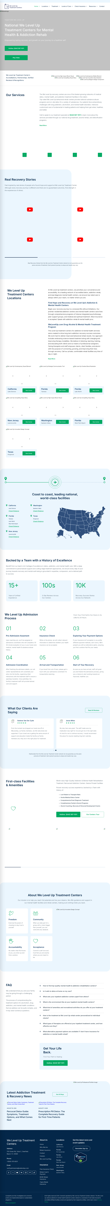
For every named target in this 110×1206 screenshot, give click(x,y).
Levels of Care (66, 6)
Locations (45, 6)
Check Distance (14, 511)
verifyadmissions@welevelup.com (18, 1168)
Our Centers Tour (92, 814)
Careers (42, 1156)
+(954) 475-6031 (12, 1161)
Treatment (55, 6)
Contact (101, 6)
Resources (92, 6)
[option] (55, 226)
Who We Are (44, 1147)
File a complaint (11, 1203)
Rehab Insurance (45, 1150)
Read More (43, 125)
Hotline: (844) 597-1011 (16, 48)
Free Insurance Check (47, 1169)
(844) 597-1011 (75, 115)
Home (36, 6)
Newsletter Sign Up (81, 1148)
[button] (12, 376)
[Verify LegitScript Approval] (80, 1158)
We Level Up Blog (45, 1159)
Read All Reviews (93, 710)
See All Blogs (60, 1094)
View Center (29, 390)
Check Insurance (80, 6)
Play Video (16, 58)
